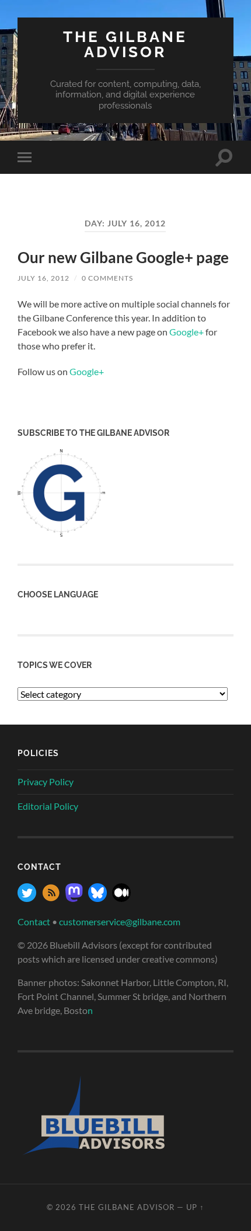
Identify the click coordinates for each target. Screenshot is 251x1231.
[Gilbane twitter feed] (27, 898)
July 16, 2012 (43, 278)
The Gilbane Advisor (125, 44)
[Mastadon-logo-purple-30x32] (74, 898)
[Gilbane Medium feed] (121, 898)
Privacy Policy (46, 781)
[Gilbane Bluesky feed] (97, 898)
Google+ (186, 331)
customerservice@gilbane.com (119, 921)
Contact (34, 921)
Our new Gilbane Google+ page (123, 257)
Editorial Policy (48, 806)
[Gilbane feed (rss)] (50, 898)
